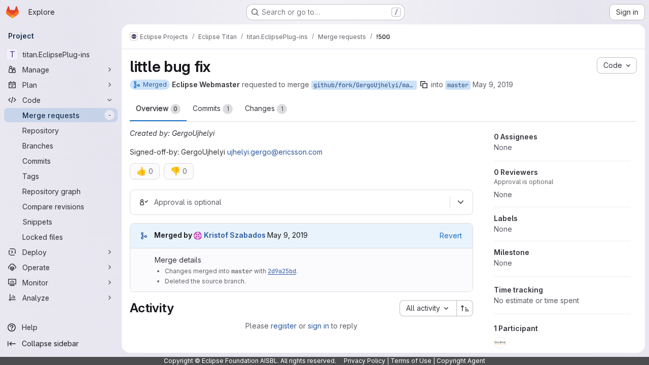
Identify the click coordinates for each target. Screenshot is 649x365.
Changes (264, 108)
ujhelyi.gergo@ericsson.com (274, 152)
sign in (318, 325)
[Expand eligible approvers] (460, 202)
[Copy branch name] (424, 85)
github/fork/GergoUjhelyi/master (365, 85)
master (457, 85)
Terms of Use (410, 360)
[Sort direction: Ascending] (465, 308)
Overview (156, 108)
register (284, 325)
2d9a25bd (282, 271)
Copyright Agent (461, 360)
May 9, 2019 (493, 84)
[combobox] (428, 308)
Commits (211, 108)
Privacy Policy (364, 360)
